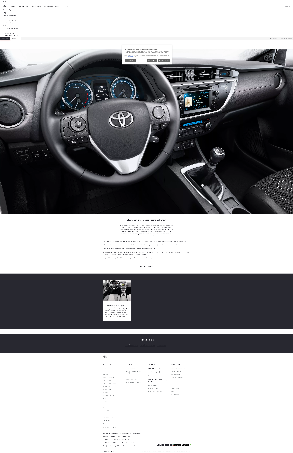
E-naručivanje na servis (155, 391)
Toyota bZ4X (106, 392)
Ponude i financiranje (36, 6)
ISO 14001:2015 (175, 394)
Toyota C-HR (106, 386)
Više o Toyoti (64, 6)
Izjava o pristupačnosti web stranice (182, 451)
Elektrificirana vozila (177, 374)
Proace (105, 408)
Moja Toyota (287, 6)
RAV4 (104, 398)
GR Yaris (105, 374)
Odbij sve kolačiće (152, 60)
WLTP (172, 391)
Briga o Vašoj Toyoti (131, 379)
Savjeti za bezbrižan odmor (133, 382)
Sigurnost (174, 381)
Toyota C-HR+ (107, 389)
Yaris (104, 371)
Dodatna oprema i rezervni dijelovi (156, 380)
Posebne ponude (108, 424)
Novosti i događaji (176, 371)
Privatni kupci (5, 38)
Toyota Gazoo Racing (177, 377)
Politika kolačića (167, 451)
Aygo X (105, 368)
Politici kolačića (131, 56)
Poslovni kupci (15, 38)
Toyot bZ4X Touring (108, 395)
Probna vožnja (273, 38)
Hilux (104, 405)
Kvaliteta (173, 385)
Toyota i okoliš (175, 388)
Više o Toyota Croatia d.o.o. (179, 368)
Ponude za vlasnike (154, 368)
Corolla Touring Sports (109, 383)
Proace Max (106, 420)
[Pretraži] (279, 6)
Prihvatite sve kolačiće (164, 60)
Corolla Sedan (107, 380)
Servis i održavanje (153, 376)
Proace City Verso (108, 417)
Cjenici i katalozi (130, 368)
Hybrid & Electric (23, 6)
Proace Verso (106, 414)
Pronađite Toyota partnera (285, 38)
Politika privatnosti (156, 451)
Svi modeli (14, 6)
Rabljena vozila (48, 6)
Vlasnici (57, 6)
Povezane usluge (153, 388)
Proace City (106, 411)
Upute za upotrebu (131, 376)
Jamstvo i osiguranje (154, 372)
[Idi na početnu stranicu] (4, 6)
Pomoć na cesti (152, 385)
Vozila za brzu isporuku (109, 427)
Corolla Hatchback (108, 377)
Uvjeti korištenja (146, 451)
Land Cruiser (106, 401)
